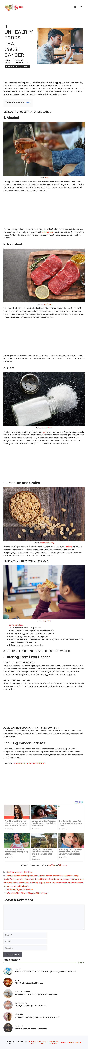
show (28, 102)
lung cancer (65, 879)
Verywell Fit (47, 621)
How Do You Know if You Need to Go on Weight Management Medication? (45, 972)
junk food (49, 879)
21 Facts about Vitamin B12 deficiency (31, 1029)
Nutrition (25, 66)
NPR (46, 178)
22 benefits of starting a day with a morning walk (36, 994)
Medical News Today (47, 543)
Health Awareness (12, 66)
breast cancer (46, 232)
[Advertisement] (44, 211)
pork (82, 879)
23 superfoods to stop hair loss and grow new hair (37, 1017)
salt (44, 432)
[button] (75, 7)
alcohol (10, 876)
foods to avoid (16, 879)
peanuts (75, 879)
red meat (7, 883)
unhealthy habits (21, 886)
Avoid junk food (16, 625)
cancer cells (58, 876)
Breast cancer (45, 876)
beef (36, 876)
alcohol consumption (23, 876)
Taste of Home (47, 304)
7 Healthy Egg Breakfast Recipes (29, 983)
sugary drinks (45, 883)
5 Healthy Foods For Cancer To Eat (29, 763)
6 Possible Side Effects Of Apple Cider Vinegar (27, 893)
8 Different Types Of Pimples (20, 889)
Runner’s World (47, 428)
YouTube (52, 865)
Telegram (62, 865)
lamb (56, 879)
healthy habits (37, 879)
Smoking (34, 883)
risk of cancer (19, 883)
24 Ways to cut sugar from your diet (30, 1006)
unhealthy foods (59, 883)
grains (27, 879)
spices (69, 547)
